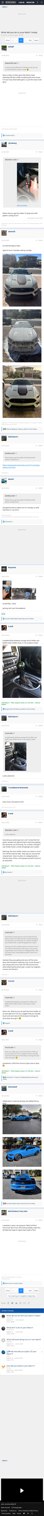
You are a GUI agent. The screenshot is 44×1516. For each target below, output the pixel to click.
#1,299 (40, 796)
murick (11, 981)
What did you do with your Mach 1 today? (23, 1315)
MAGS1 (11, 479)
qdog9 (11, 47)
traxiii (10, 626)
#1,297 (40, 635)
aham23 (11, 231)
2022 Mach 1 (13, 437)
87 (21, 40)
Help (13, 1513)
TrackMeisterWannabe (18, 788)
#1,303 (40, 1040)
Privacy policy (6, 1513)
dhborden (10, 1318)
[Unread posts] (37, 2)
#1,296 (40, 576)
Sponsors (4, 1511)
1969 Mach (10, 1330)
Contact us (12, 1511)
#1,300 (40, 822)
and (14, 1283)
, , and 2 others (20, 1078)
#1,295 (40, 488)
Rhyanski (12, 567)
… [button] (16, 40)
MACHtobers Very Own (17, 1211)
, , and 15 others (21, 429)
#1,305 (40, 1220)
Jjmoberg (12, 143)
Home (19, 1513)
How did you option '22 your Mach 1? (22, 1352)
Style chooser (5, 1507)
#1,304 (40, 1096)
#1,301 (41, 925)
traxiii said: (9, 733)
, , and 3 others (19, 619)
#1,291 (41, 55)
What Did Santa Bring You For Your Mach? (24, 1339)
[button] (2, 2)
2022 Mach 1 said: (11, 160)
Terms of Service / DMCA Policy (28, 1511)
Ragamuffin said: (11, 63)
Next (35, 40)
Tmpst (5, 35)
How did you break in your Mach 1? (21, 1366)
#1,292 (40, 152)
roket (8, 1356)
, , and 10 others (20, 1203)
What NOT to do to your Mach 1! (20, 1327)
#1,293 (40, 240)
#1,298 (40, 726)
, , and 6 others (20, 709)
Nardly (9, 1368)
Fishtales (9, 1342)
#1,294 (40, 446)
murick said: (9, 1047)
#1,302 (40, 990)
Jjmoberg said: (10, 453)
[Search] (42, 2)
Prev (8, 40)
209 (22, 35)
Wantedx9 (12, 1087)
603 (30, 40)
